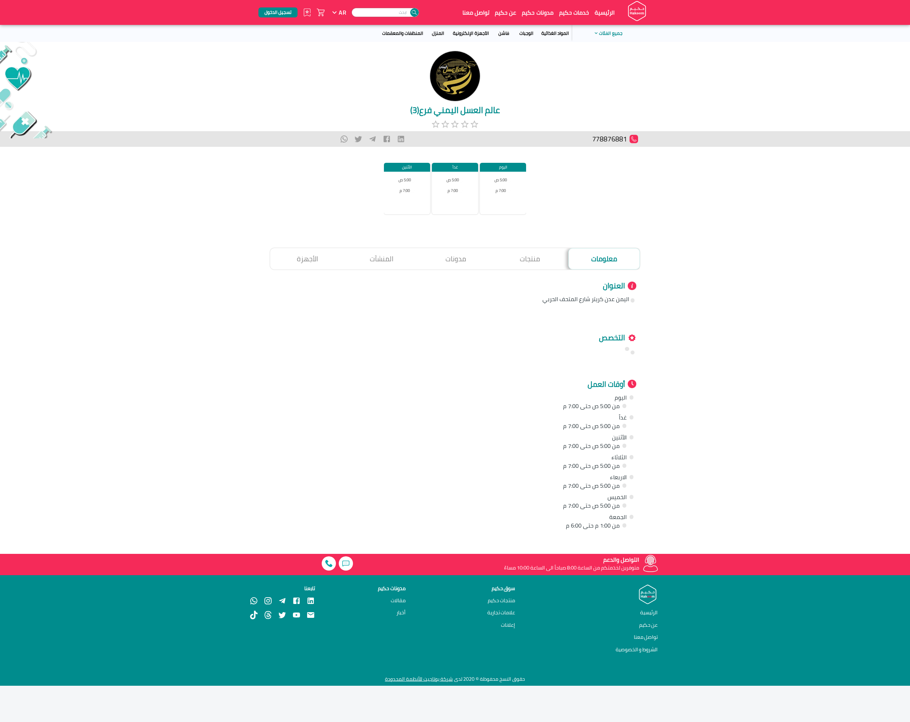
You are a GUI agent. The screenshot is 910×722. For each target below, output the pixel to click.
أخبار (401, 612)
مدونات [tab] (455, 258)
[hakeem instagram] (268, 601)
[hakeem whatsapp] (254, 601)
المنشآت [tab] (382, 258)
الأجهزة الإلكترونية (470, 33)
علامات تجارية (501, 612)
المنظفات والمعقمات (402, 33)
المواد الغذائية (555, 33)
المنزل (438, 33)
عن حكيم (505, 12)
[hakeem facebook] (296, 601)
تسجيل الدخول (277, 12)
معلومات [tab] (604, 258)
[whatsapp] (344, 139)
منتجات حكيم (501, 600)
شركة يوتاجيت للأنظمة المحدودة (419, 679)
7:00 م (501, 191)
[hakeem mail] (310, 615)
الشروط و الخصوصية (637, 649)
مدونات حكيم (537, 12)
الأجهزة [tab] (307, 258)
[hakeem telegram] (282, 601)
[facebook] (386, 139)
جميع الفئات (610, 33)
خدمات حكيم (574, 12)
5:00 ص (500, 180)
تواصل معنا (475, 12)
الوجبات (526, 33)
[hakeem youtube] (296, 615)
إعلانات (508, 625)
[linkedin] (401, 139)
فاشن (503, 33)
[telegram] (372, 139)
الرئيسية (605, 12)
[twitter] (358, 139)
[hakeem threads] (268, 615)
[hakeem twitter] (282, 615)
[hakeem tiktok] (254, 615)
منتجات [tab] (530, 258)
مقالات (398, 600)
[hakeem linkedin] (310, 600)
